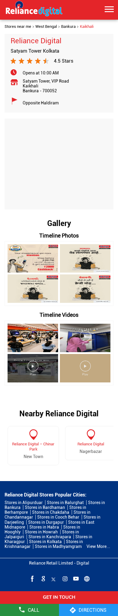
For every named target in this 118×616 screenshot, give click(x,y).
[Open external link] (59, 601)
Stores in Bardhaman (45, 507)
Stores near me (18, 27)
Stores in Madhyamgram (58, 546)
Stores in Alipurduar (24, 502)
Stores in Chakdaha (50, 512)
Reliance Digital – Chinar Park (33, 446)
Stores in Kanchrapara (49, 536)
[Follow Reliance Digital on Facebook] (31, 578)
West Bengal (46, 27)
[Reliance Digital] (34, 9)
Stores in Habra (44, 527)
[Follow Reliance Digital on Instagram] (64, 578)
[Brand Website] (86, 578)
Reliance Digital (90, 444)
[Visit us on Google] (42, 578)
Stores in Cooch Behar (58, 517)
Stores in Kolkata (45, 541)
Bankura (68, 27)
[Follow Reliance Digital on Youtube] (75, 578)
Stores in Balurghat (65, 502)
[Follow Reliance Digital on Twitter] (53, 578)
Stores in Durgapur (46, 522)
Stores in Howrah (41, 531)
